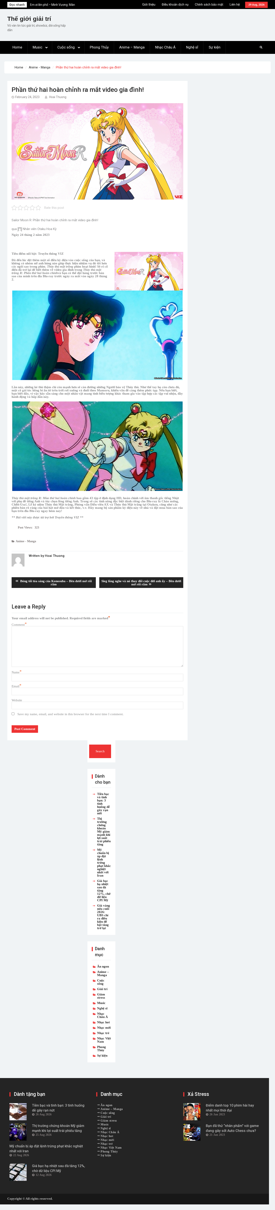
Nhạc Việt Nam (104, 1040)
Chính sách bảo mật (209, 4)
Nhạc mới (104, 1027)
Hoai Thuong (57, 97)
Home (17, 47)
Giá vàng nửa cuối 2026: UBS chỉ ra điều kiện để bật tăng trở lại (103, 917)
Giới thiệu (148, 4)
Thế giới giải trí (29, 18)
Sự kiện (214, 47)
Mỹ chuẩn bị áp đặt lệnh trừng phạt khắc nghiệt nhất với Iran (104, 862)
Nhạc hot (103, 1022)
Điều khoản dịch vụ (175, 4)
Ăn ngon (103, 966)
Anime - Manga (26, 541)
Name (16, 672)
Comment (18, 624)
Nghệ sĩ (192, 47)
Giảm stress (101, 996)
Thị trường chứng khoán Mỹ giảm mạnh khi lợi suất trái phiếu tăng (104, 831)
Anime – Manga (132, 47)
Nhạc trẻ (103, 1032)
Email (15, 686)
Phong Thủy (99, 47)
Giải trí (102, 988)
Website (17, 700)
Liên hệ (235, 4)
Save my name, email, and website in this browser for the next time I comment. (70, 714)
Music (37, 47)
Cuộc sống (66, 47)
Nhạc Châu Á (165, 47)
